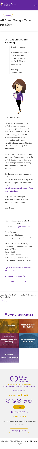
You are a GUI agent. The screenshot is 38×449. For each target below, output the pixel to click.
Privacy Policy (17, 390)
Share (4, 301)
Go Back (8, 15)
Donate (19, 407)
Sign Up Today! (20, 431)
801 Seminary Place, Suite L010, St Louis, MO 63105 (19, 386)
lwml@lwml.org (19, 412)
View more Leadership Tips (15, 276)
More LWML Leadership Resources (18, 282)
